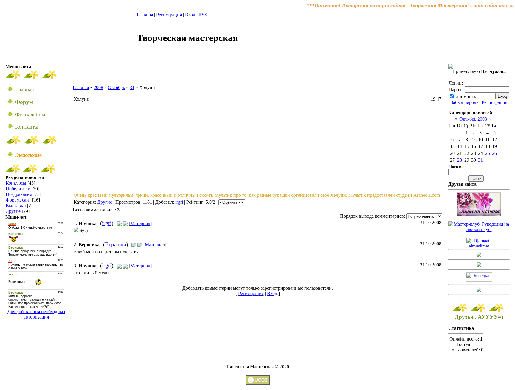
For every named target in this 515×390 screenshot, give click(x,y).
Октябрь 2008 (473, 118)
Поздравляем (19, 194)
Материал (140, 223)
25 (487, 153)
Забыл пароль (464, 102)
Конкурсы (16, 182)
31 (132, 87)
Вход (190, 14)
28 (459, 160)
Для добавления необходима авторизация (36, 314)
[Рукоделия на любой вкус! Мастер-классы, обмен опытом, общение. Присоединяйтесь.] (479, 229)
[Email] (119, 223)
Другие (13, 211)
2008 (98, 87)
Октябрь (116, 87)
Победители (18, 188)
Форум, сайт (18, 199)
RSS (202, 14)
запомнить (465, 96)
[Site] (125, 223)
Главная (145, 14)
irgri (179, 202)
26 (494, 153)
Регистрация (169, 14)
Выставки (16, 205)
